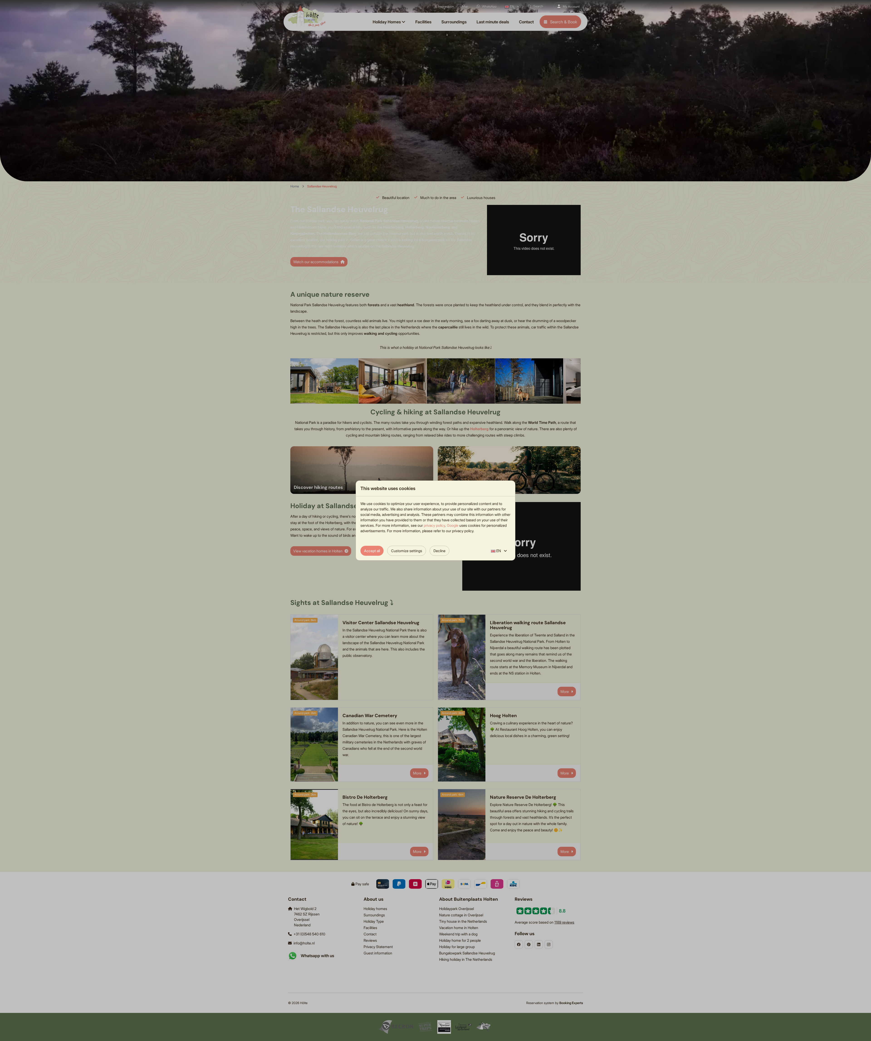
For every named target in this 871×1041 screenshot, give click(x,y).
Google (452, 525)
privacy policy (434, 525)
